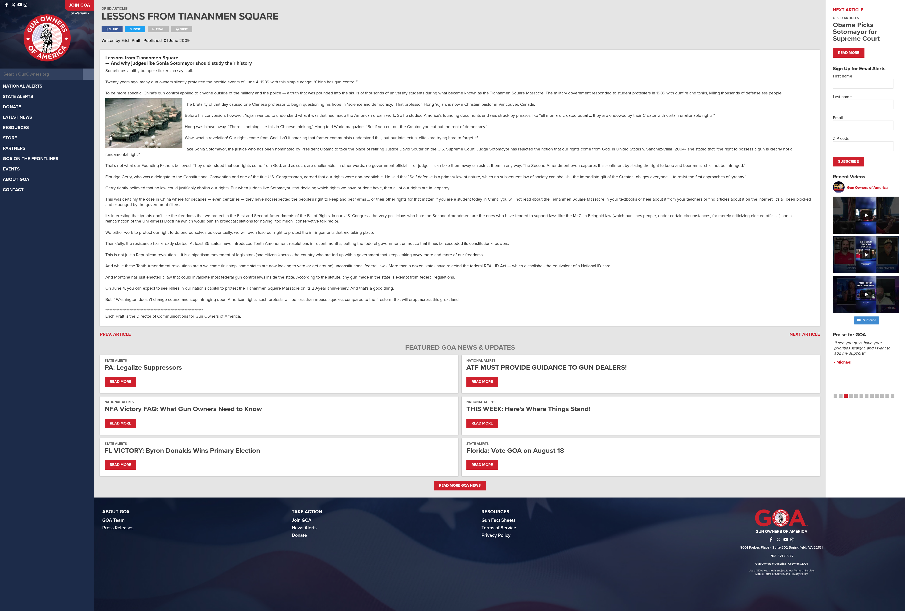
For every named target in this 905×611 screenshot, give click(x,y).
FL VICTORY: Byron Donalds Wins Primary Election (182, 450)
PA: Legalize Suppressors (143, 367)
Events (11, 169)
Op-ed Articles (115, 9)
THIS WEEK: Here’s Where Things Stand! (528, 408)
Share (113, 29)
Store (10, 138)
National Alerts (22, 86)
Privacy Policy (495, 535)
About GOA (16, 179)
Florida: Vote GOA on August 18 (515, 450)
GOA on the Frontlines (30, 158)
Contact (13, 189)
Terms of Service (498, 528)
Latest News (17, 117)
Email (159, 29)
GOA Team (113, 520)
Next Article (805, 334)
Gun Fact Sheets (498, 520)
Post (136, 29)
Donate (12, 106)
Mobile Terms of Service (769, 573)
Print (183, 29)
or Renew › (79, 13)
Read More (120, 381)
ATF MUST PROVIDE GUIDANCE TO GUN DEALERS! (546, 367)
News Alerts (304, 528)
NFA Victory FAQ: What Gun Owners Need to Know (183, 408)
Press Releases (117, 528)
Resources (16, 127)
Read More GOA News (460, 485)
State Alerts (18, 96)
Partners (14, 148)
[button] (835, 396)
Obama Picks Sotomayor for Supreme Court (856, 32)
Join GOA (79, 5)
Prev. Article (115, 334)
